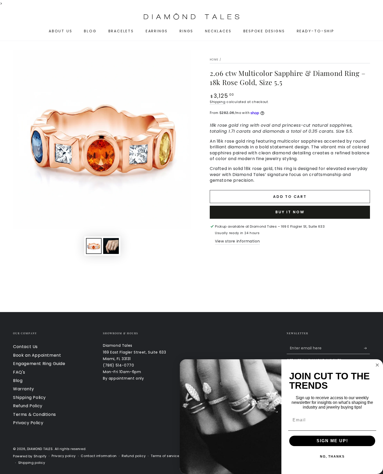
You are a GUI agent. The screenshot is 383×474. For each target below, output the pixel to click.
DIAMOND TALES (40, 449)
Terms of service (165, 456)
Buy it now (290, 212)
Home (214, 60)
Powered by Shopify (30, 456)
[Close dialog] (377, 365)
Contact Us (25, 347)
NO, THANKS (332, 456)
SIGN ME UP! (332, 441)
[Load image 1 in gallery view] (94, 246)
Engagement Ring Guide (39, 364)
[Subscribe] (367, 348)
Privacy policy (64, 456)
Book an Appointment (37, 355)
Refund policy (134, 456)
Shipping (218, 102)
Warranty (23, 389)
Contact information (98, 456)
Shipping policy (31, 463)
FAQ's (19, 372)
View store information (237, 241)
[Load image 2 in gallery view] (111, 246)
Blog (17, 381)
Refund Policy (27, 406)
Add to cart (290, 196)
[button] (16, 16)
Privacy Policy (28, 423)
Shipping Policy (29, 397)
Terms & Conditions (34, 414)
